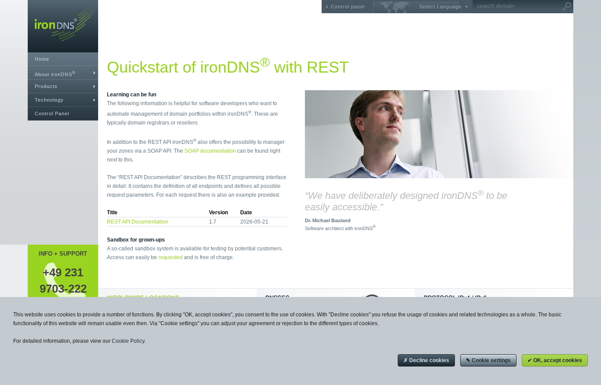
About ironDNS (55, 73)
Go (566, 6)
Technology (49, 100)
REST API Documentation (137, 222)
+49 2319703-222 (63, 280)
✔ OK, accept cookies (555, 360)
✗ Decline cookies (426, 360)
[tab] (63, 73)
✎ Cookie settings (488, 360)
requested (170, 257)
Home (42, 59)
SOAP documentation (210, 151)
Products (46, 86)
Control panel (348, 6)
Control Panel (52, 113)
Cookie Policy (128, 341)
